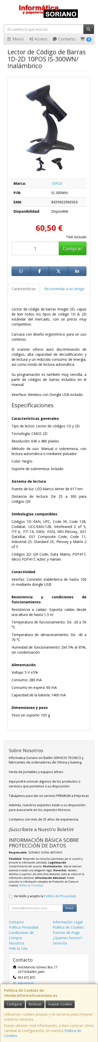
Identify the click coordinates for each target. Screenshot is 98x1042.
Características (24, 288)
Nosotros (16, 943)
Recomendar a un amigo (64, 288)
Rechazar (35, 1004)
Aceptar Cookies (60, 1004)
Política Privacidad (23, 927)
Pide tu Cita (18, 948)
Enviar (69, 908)
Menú (18, 39)
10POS (56, 183)
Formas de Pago (66, 932)
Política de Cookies (68, 927)
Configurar (14, 1004)
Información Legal (67, 922)
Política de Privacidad (31, 885)
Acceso (40, 39)
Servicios (60, 943)
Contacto (66, 39)
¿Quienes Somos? (67, 937)
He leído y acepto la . (45, 896)
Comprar (72, 248)
